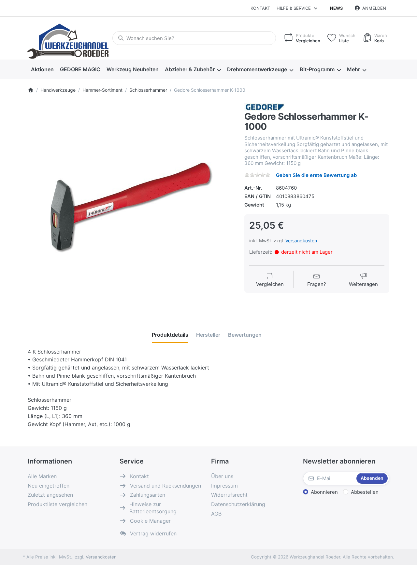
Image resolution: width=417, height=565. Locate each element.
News (336, 8)
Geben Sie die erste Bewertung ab (316, 175)
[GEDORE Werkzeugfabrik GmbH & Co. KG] (264, 106)
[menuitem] (42, 69)
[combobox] (194, 38)
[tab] (170, 335)
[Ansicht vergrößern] (131, 206)
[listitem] (131, 206)
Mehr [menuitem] (353, 69)
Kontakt (260, 8)
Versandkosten (301, 240)
